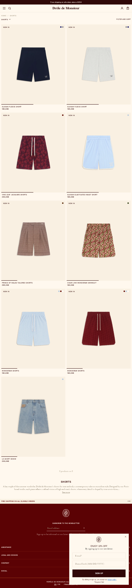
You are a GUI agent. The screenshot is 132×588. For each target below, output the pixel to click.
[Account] (122, 8)
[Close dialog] (125, 536)
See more (66, 492)
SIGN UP (99, 573)
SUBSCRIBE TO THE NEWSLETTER (66, 523)
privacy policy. (112, 580)
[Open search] (9, 8)
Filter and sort (123, 19)
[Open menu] (4, 8)
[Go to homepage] (66, 513)
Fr (59, 584)
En (55, 584)
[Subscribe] (82, 528)
